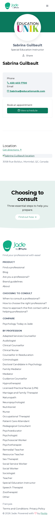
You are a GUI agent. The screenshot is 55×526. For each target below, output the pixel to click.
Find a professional (14, 267)
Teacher (7, 478)
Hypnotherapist (12, 383)
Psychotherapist (12, 444)
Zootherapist (10, 492)
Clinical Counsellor (13, 345)
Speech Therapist (13, 487)
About (6, 286)
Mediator (8, 374)
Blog (5, 272)
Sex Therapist (10, 459)
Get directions (11, 149)
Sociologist (9, 473)
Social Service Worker (15, 463)
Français (7, 504)
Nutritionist (9, 407)
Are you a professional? (16, 277)
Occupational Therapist (16, 416)
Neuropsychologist (14, 402)
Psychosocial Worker (15, 440)
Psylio (44, 513)
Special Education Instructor (19, 482)
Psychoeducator (12, 430)
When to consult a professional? (21, 298)
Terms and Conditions (15, 508)
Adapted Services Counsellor (19, 336)
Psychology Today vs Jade (18, 323)
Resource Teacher (13, 454)
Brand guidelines (13, 281)
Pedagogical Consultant (17, 426)
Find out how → (28, 217)
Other (6, 497)
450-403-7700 (18, 83)
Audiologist (9, 340)
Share (29, 55)
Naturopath (9, 397)
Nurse (6, 411)
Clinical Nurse (11, 350)
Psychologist (10, 435)
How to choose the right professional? (25, 303)
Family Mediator (12, 369)
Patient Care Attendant (16, 421)
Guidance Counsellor (15, 378)
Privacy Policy (37, 508)
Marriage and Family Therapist (20, 392)
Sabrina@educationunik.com (27, 91)
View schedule (29, 110)
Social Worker (10, 468)
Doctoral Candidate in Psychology (22, 364)
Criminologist (10, 359)
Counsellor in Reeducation (18, 355)
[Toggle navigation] (47, 6)
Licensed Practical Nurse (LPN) (20, 388)
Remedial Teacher (13, 449)
